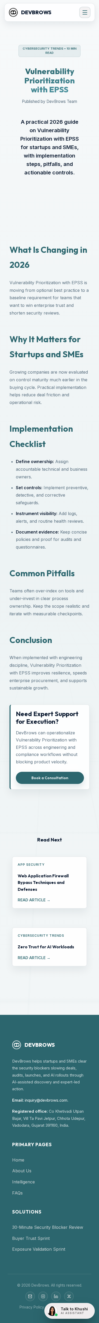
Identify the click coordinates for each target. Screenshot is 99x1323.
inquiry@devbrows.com (46, 1100)
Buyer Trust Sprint (31, 1238)
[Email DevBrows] (30, 1296)
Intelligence (23, 1181)
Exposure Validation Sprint (38, 1249)
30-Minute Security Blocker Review (47, 1227)
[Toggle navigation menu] (84, 12)
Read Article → (34, 900)
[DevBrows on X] (69, 1296)
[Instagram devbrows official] (43, 1296)
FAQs (17, 1193)
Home (18, 1160)
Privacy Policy (32, 1307)
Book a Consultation (49, 777)
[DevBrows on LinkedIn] (56, 1296)
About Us (21, 1170)
